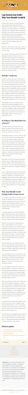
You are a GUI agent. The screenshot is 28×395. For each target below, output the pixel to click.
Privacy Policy (14, 350)
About (14, 347)
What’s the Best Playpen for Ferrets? (12, 329)
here (19, 132)
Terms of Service (14, 354)
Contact (14, 349)
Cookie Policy (14, 352)
